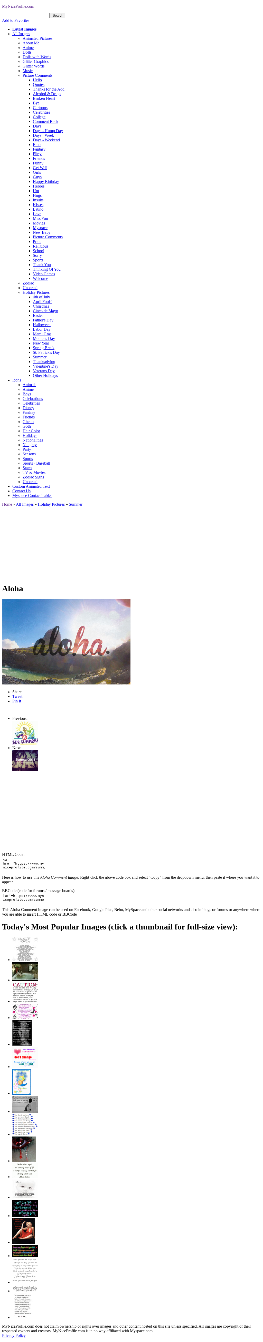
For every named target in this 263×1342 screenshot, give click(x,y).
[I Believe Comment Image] (25, 1197)
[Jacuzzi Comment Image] (25, 980)
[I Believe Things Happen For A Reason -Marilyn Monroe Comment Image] (22, 1044)
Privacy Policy (14, 1335)
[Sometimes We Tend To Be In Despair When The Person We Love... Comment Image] (25, 1017)
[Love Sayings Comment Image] (25, 959)
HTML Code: (13, 854)
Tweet (17, 696)
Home (7, 504)
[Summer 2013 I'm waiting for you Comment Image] (25, 769)
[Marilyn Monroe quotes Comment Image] (23, 1242)
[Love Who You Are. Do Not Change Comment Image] (25, 1066)
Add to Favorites (15, 20)
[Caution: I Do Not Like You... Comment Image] (25, 1001)
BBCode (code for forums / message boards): (38, 890)
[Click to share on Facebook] (66, 641)
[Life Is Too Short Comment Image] (22, 1317)
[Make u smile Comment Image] (25, 1291)
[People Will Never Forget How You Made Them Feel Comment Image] (25, 1255)
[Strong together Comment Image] (25, 1215)
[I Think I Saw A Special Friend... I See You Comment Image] (21, 1093)
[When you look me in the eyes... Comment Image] (25, 1282)
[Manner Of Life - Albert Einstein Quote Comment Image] (25, 1176)
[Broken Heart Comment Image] (24, 1161)
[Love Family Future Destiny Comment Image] (25, 1134)
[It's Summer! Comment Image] (25, 743)
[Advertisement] (131, 543)
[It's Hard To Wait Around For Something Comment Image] (25, 1111)
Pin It (16, 701)
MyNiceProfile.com (18, 6)
